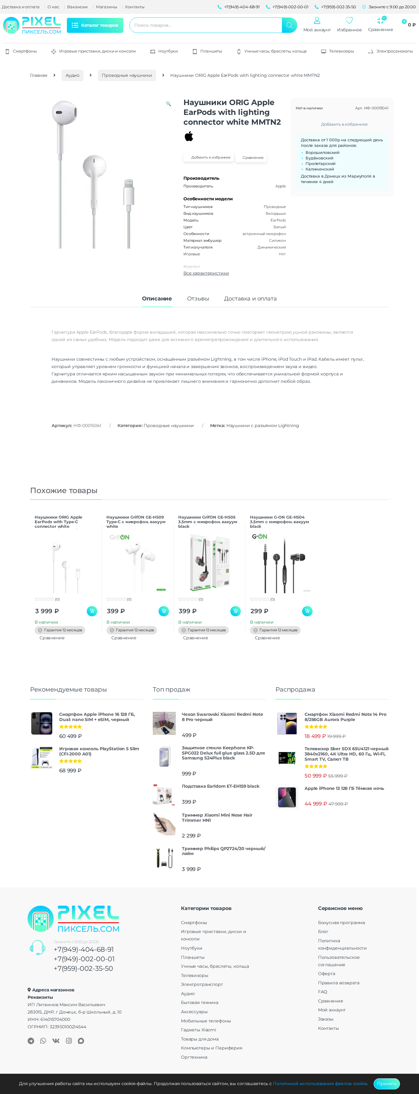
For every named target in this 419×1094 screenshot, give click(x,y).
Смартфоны (194, 922)
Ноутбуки (191, 948)
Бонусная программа (341, 922)
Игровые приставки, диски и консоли (213, 935)
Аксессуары (194, 1011)
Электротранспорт (202, 984)
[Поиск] (289, 25)
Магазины (106, 6)
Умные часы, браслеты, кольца (215, 966)
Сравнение (330, 1001)
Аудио (72, 75)
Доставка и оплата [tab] (250, 299)
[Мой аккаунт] (317, 20)
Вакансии (77, 6)
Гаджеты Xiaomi (198, 1030)
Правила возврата (338, 983)
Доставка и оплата (21, 6)
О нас (53, 6)
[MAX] (81, 1041)
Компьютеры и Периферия (211, 1048)
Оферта (326, 973)
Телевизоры (194, 975)
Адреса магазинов (53, 990)
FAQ (323, 991)
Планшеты (193, 957)
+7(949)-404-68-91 (84, 949)
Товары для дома (200, 1039)
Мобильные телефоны (206, 1021)
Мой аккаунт (317, 30)
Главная (38, 75)
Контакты (134, 6)
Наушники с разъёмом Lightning (262, 425)
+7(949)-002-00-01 (84, 959)
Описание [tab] (157, 299)
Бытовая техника (199, 1002)
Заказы (325, 1019)
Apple (280, 186)
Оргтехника (194, 1057)
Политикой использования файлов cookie (320, 1083)
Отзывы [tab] (198, 299)
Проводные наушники (127, 75)
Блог (323, 931)
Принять (387, 1083)
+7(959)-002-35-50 (83, 968)
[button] (168, 104)
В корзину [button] (92, 611)
